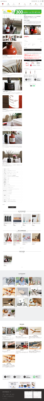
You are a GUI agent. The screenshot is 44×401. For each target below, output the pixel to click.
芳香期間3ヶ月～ (11, 6)
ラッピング (25, 40)
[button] (40, 220)
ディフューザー (8, 6)
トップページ (2, 6)
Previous (3, 24)
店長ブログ (5, 396)
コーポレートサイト (11, 396)
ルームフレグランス (5, 6)
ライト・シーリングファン (30, 4)
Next (21, 24)
